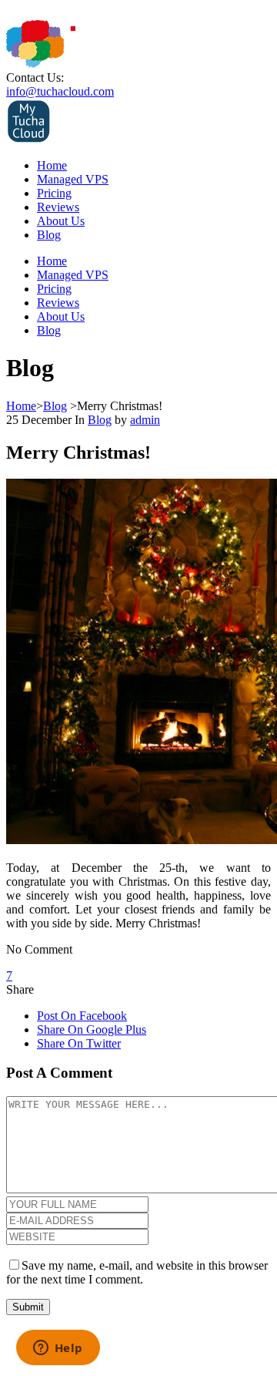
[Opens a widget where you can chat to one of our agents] (57, 1349)
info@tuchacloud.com (60, 91)
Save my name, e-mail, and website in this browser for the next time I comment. (137, 1272)
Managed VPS (72, 179)
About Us (61, 220)
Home (52, 165)
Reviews (58, 207)
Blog (49, 234)
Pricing (54, 193)
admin (145, 419)
